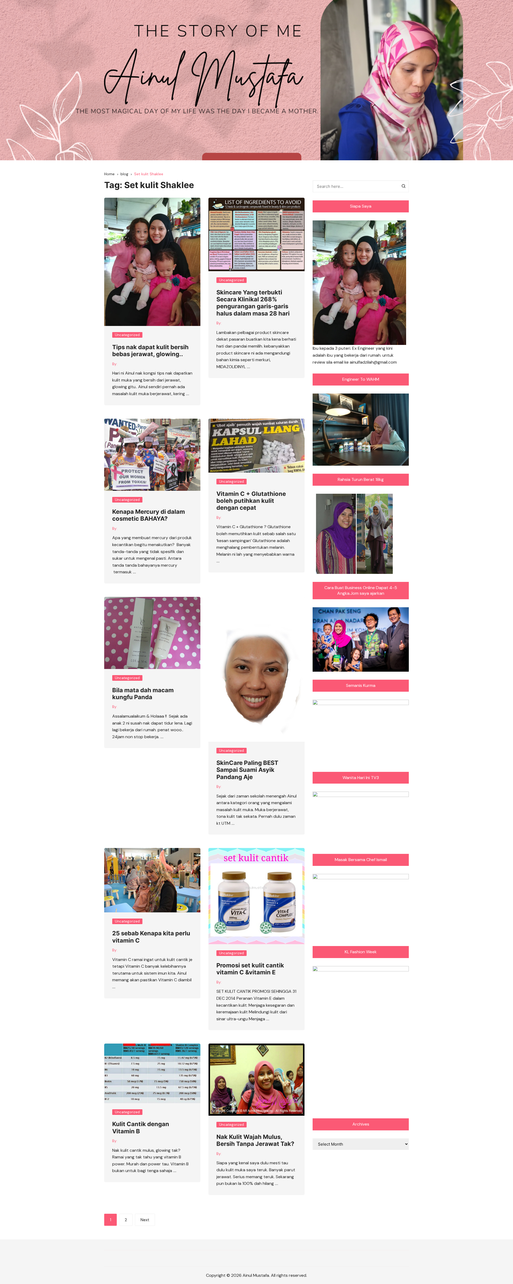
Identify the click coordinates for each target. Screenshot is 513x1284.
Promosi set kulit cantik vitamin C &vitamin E (250, 969)
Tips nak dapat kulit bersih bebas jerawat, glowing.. (150, 350)
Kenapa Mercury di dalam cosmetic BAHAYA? (148, 515)
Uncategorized (127, 335)
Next (145, 1220)
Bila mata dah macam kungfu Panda (143, 694)
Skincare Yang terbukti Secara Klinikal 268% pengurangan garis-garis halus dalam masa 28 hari (253, 303)
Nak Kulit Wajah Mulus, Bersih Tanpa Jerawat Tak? (255, 1140)
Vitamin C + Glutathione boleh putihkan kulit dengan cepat (251, 500)
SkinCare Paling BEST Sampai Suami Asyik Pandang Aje (247, 769)
